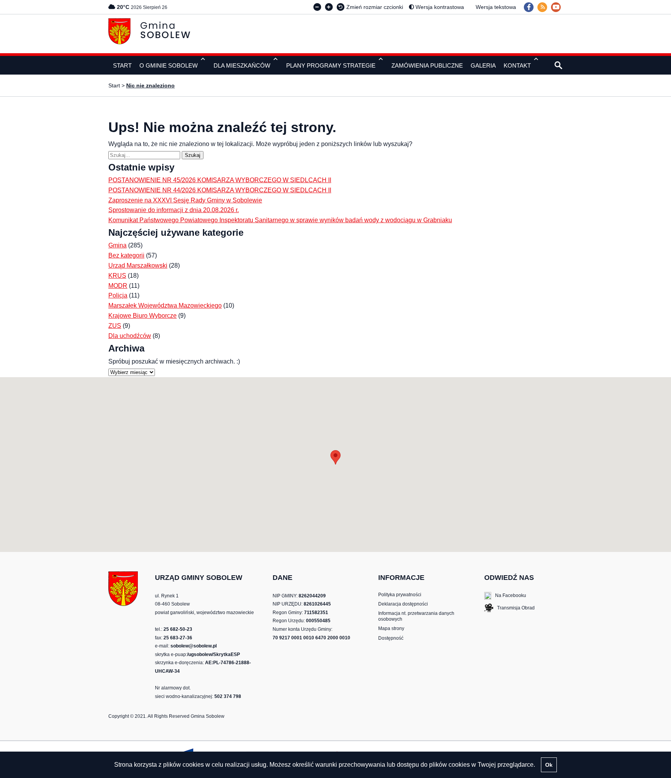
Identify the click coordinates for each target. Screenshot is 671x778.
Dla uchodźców (129, 335)
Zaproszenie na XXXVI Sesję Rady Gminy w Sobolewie (185, 200)
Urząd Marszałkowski (137, 265)
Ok (549, 765)
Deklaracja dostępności (403, 604)
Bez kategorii (126, 255)
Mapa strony (391, 628)
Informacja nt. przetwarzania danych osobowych (416, 616)
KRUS (117, 275)
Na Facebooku (505, 596)
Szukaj (194, 155)
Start (114, 85)
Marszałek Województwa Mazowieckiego (165, 305)
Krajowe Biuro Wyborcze (142, 315)
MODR (117, 285)
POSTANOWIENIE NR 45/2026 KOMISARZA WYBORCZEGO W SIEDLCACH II (219, 180)
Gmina (117, 245)
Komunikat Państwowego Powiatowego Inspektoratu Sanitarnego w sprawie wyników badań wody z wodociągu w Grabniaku (280, 220)
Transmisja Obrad (509, 608)
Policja (117, 295)
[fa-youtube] (556, 7)
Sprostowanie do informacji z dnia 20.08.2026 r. (173, 210)
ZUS (114, 325)
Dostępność (390, 638)
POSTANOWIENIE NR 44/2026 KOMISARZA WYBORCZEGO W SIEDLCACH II (219, 190)
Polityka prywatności (399, 594)
